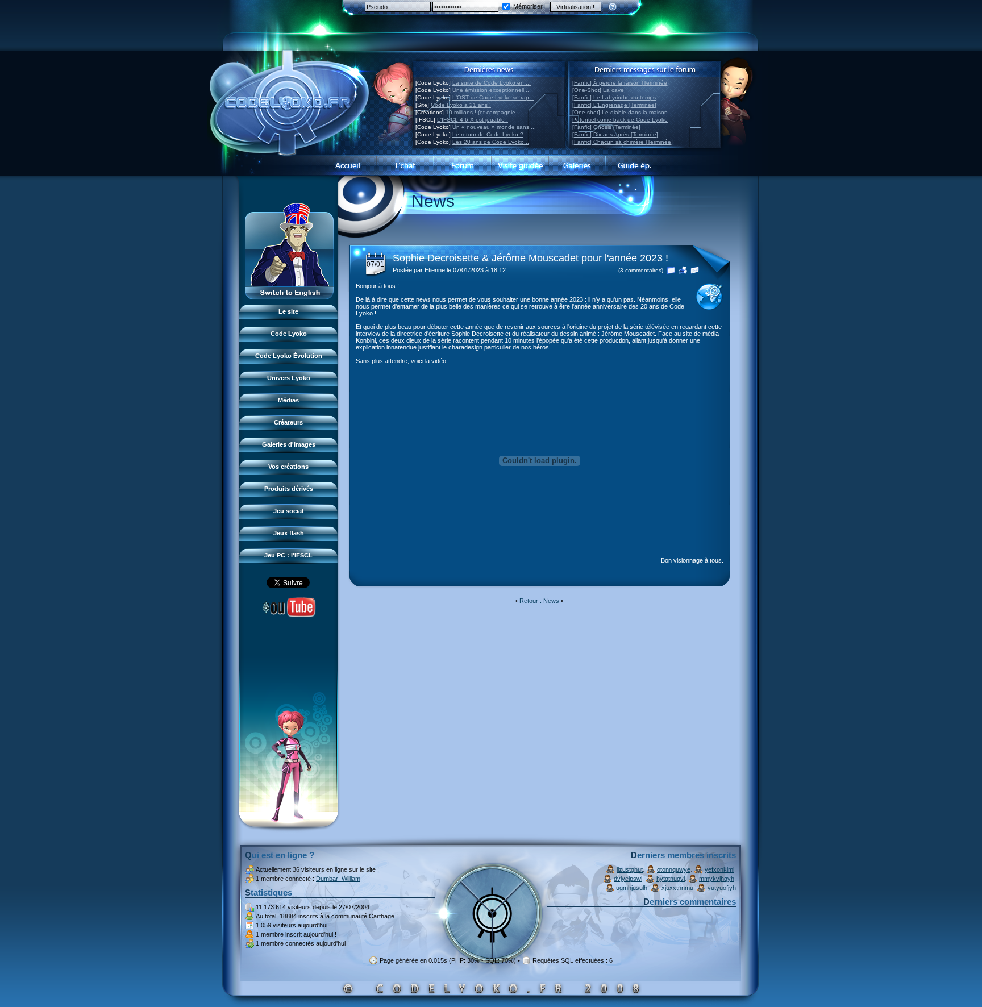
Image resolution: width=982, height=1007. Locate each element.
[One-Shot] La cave (598, 90)
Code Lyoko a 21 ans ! (461, 105)
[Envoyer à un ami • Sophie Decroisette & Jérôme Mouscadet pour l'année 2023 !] (694, 269)
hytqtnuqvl (670, 878)
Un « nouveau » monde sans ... (494, 127)
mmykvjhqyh (716, 878)
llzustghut (630, 869)
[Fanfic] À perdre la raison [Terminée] (620, 83)
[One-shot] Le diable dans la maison (620, 112)
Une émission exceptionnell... (490, 90)
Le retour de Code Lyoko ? (487, 134)
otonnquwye (673, 869)
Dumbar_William (338, 878)
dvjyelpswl (628, 878)
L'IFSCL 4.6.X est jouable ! (472, 119)
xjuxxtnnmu (677, 887)
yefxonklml (719, 869)
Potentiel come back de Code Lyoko (620, 119)
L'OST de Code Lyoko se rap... (493, 97)
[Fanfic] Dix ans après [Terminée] (615, 134)
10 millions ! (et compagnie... (483, 112)
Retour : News (539, 600)
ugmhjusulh (631, 887)
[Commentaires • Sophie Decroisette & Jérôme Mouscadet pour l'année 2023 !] (671, 269)
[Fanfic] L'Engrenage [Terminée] (614, 105)
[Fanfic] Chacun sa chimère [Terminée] (622, 142)
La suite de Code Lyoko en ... (491, 83)
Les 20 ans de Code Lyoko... (490, 142)
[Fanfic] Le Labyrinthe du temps (614, 97)
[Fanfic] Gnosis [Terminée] (606, 127)
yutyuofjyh (722, 887)
